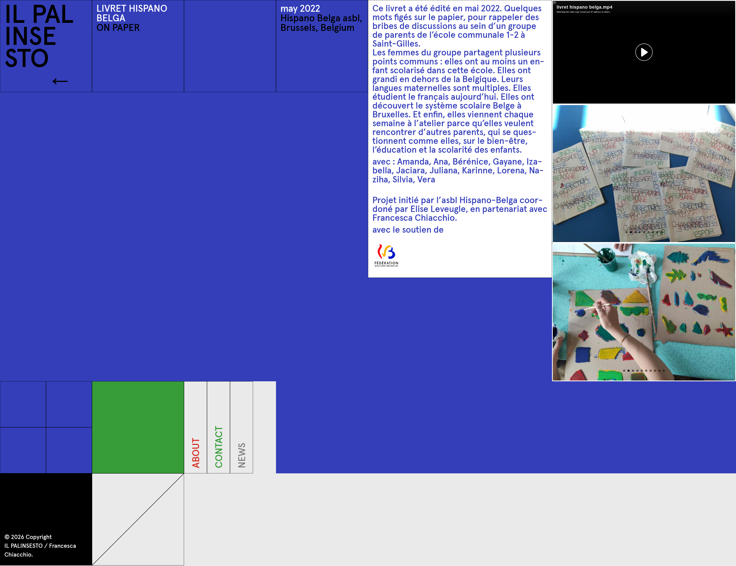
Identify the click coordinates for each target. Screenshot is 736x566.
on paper (118, 28)
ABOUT (196, 465)
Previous (547, 173)
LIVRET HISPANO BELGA (131, 13)
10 (664, 371)
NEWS (242, 465)
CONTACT (219, 465)
